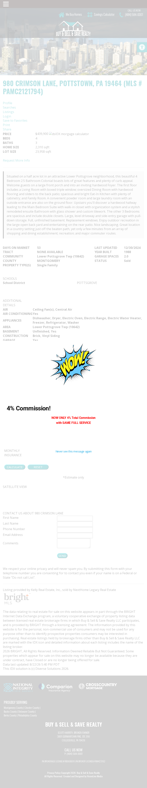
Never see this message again (74, 451)
